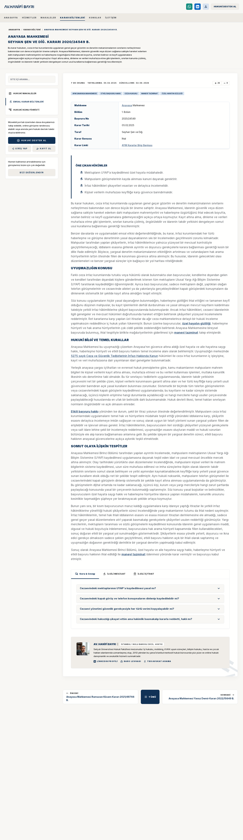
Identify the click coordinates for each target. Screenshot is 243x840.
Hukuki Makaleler (22, 93)
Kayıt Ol (43, 148)
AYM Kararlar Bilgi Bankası (137, 145)
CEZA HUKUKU (131, 93)
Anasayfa (14, 30)
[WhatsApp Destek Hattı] (189, 6)
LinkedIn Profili (107, 661)
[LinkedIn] (197, 6)
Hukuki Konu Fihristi (24, 110)
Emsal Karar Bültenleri (26, 101)
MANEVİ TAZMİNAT (149, 93)
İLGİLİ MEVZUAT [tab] (114, 574)
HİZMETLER (29, 17)
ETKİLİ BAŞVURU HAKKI (111, 93)
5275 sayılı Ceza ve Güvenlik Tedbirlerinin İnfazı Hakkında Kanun (114, 356)
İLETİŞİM (111, 17)
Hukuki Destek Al (32, 140)
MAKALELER (48, 17)
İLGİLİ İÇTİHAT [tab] (143, 574)
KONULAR (95, 17)
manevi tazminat (186, 332)
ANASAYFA (11, 17)
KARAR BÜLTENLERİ (72, 17)
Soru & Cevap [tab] (85, 574)
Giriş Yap (19, 148)
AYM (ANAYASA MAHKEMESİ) (85, 93)
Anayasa (127, 105)
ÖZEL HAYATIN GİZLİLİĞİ (172, 93)
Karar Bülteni (32, 30)
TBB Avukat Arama (157, 661)
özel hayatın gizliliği (196, 323)
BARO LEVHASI (130, 661)
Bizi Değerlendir (32, 172)
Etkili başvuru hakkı (85, 411)
